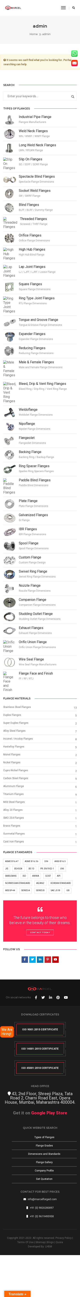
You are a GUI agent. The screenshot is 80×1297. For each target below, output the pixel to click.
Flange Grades (44, 1145)
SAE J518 (55, 890)
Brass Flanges (11, 825)
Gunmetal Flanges (14, 833)
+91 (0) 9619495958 (42, 1216)
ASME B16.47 (12, 861)
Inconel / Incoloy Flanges (18, 738)
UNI (62, 868)
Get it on (40, 1112)
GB (68, 890)
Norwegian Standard (17, 883)
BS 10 (31, 868)
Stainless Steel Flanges (17, 707)
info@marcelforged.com (42, 1199)
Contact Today (40, 932)
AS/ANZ (40, 883)
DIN (46, 861)
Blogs (50, 1242)
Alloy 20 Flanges (13, 809)
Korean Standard (61, 883)
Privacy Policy (63, 1237)
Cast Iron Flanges (13, 841)
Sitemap (40, 1242)
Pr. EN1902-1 (47, 868)
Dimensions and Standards (44, 1153)
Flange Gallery (44, 1162)
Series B (40, 890)
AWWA (35, 876)
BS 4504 (18, 868)
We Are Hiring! (6, 1032)
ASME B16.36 (31, 861)
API (58, 876)
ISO (24, 876)
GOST (48, 876)
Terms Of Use (25, 1242)
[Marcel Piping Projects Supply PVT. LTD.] (13, 7)
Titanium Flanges (13, 794)
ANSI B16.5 (60, 861)
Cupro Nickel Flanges (15, 770)
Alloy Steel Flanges (14, 730)
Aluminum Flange (13, 786)
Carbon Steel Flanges (15, 778)
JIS (6, 868)
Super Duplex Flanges (15, 722)
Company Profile (44, 1170)
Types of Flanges (44, 1137)
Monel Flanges (11, 754)
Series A (25, 890)
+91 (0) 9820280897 (42, 1207)
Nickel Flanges (11, 762)
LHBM (48, 1246)
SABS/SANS (10, 876)
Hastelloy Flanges (13, 746)
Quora (59, 1242)
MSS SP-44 (10, 890)
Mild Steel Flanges (14, 802)
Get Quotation (44, 1178)
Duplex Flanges (12, 714)
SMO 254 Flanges (13, 817)
